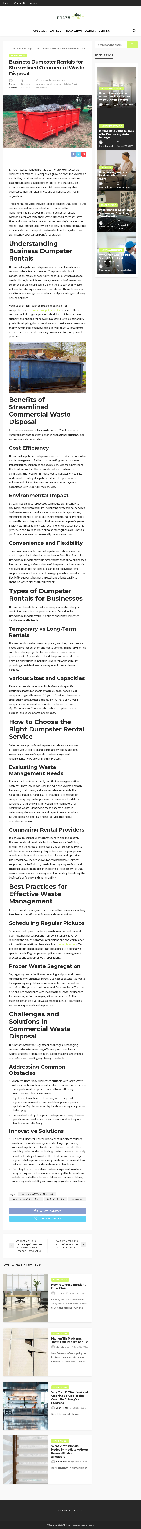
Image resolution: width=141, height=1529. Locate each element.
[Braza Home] (70, 16)
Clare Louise (62, 1347)
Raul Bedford (63, 1461)
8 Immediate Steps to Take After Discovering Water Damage (116, 134)
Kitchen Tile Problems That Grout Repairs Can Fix (69, 1340)
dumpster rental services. (48, 84)
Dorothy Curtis (107, 226)
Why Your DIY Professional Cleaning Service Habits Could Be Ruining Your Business (69, 1398)
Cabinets (90, 30)
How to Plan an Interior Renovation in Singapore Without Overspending (114, 96)
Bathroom (56, 30)
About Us (35, 3)
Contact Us (20, 3)
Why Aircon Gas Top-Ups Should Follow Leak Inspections (114, 258)
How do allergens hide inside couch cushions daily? (113, 175)
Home (6, 3)
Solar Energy (108, 205)
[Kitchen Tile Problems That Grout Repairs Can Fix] (25, 1352)
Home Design (39, 30)
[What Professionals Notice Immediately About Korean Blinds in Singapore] (25, 1459)
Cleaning (106, 167)
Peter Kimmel (13, 86)
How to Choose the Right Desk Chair (68, 1286)
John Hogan (62, 1407)
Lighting (104, 30)
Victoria (60, 1293)
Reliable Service (71, 84)
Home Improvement (112, 88)
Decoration (74, 30)
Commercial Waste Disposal (53, 80)
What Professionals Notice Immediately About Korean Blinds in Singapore (69, 1451)
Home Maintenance (111, 250)
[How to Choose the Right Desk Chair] (25, 1298)
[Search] (134, 31)
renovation (41, 87)
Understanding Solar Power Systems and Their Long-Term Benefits (116, 213)
